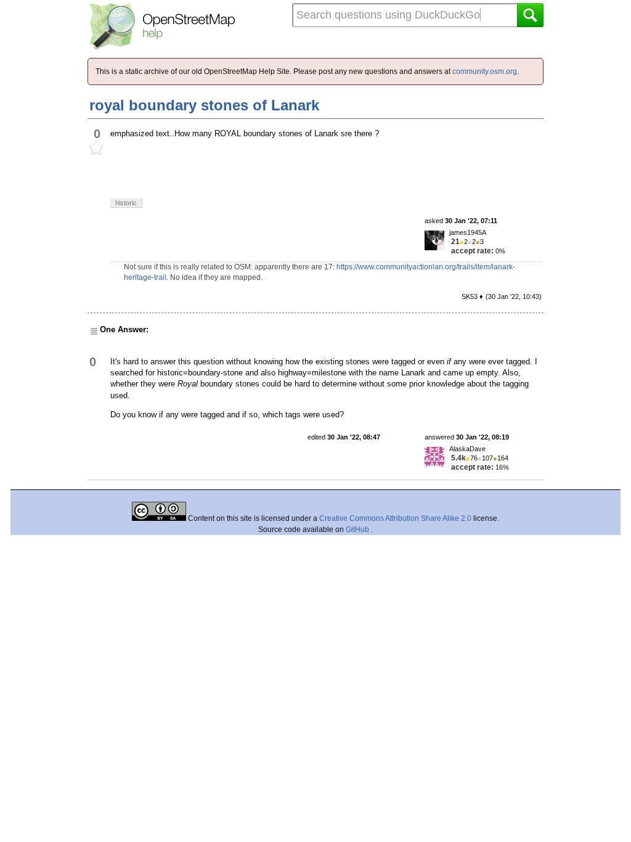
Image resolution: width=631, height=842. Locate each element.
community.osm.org (484, 71)
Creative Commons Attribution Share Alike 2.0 (395, 518)
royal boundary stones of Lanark (204, 105)
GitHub (358, 529)
